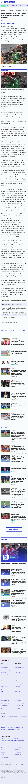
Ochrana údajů (18, 749)
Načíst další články (14, 529)
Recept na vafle (18, 689)
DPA (23, 764)
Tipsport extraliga (4, 686)
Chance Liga (14, 338)
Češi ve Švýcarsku (4, 705)
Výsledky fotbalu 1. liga (5, 684)
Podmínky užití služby (19, 747)
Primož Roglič (17, 672)
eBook (4, 23)
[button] (14, 54)
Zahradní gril (13, 729)
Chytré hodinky (14, 740)
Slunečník (18, 727)
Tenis (17, 5)
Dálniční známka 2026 (19, 702)
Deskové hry (3, 740)
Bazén (2, 727)
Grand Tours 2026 (18, 674)
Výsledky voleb (4, 669)
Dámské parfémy (18, 738)
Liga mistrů (13, 380)
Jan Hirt (16, 669)
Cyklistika (13, 413)
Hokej (13, 5)
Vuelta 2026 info (18, 665)
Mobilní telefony (4, 738)
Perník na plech (18, 691)
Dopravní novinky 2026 (19, 703)
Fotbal (8, 5)
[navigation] (2, 2)
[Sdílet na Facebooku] (24, 330)
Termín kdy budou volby (6, 670)
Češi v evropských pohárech (6, 718)
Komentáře (4, 539)
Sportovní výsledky (15, 467)
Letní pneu (24, 738)
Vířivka (17, 729)
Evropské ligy (14, 403)
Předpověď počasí (9, 716)
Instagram (3, 752)
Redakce (2, 747)
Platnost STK (17, 708)
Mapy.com (3, 716)
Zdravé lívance (17, 686)
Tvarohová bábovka (18, 688)
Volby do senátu (4, 672)
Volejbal (13, 445)
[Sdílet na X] (26, 330)
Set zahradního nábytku (5, 729)
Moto (21, 5)
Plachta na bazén (7, 727)
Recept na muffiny (18, 684)
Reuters (2, 765)
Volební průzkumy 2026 (5, 667)
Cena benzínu (23, 716)
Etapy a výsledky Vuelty (19, 667)
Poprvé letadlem (4, 702)
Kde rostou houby (16, 716)
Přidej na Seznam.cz (5, 757)
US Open (13, 359)
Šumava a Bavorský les (5, 703)
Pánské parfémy (20, 740)
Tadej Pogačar (17, 670)
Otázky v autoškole (18, 707)
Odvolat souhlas (18, 754)
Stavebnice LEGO (11, 738)
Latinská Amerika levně (5, 707)
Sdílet (10, 23)
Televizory (8, 740)
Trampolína (13, 727)
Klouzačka (22, 727)
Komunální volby (4, 674)
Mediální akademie (18, 752)
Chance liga (3, 683)
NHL (2, 691)
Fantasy (3, 5)
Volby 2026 (3, 665)
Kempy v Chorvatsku (5, 700)
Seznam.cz (19, 2)
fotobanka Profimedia (8, 765)
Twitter (2, 754)
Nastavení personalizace (19, 755)
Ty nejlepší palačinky (19, 683)
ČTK (2, 20)
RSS (2, 749)
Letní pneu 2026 (18, 700)
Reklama (3, 755)
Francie (12, 350)
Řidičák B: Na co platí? (19, 705)
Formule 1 (3, 689)
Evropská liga (14, 368)
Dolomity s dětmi (4, 708)
